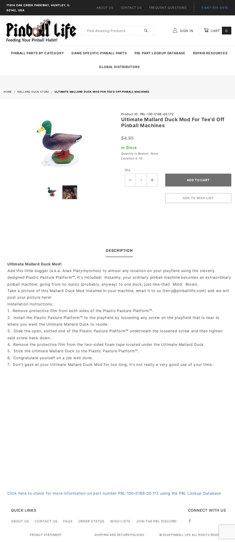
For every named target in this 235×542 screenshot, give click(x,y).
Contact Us (131, 7)
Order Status (91, 521)
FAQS (67, 521)
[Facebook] (192, 522)
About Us (104, 7)
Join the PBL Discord (156, 521)
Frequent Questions (168, 7)
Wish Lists (120, 521)
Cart (219, 31)
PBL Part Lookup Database (159, 53)
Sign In (186, 31)
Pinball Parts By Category (37, 53)
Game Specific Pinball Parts (99, 53)
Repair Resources (210, 53)
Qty (128, 170)
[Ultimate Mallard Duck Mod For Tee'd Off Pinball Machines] (58, 147)
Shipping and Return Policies (119, 534)
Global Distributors (119, 67)
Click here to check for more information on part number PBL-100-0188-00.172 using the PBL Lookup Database (114, 493)
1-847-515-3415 (214, 7)
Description (119, 250)
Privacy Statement (46, 534)
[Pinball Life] (40, 30)
